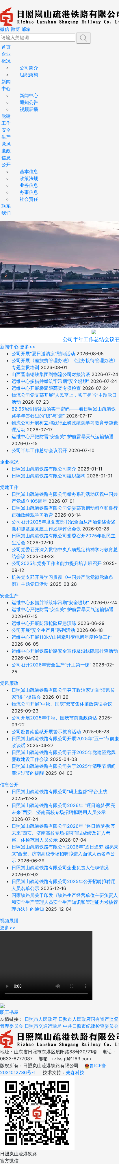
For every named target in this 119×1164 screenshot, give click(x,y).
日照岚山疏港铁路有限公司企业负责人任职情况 (60, 867)
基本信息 (29, 171)
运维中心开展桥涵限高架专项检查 (46, 388)
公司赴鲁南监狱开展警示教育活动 (46, 731)
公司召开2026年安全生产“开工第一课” (51, 665)
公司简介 (29, 68)
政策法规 (29, 178)
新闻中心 (29, 95)
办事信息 (29, 192)
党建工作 (9, 487)
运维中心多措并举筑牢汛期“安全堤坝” (50, 381)
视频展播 (29, 109)
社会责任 (29, 199)
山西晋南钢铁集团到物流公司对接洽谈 (51, 374)
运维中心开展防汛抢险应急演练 (44, 623)
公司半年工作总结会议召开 (39, 450)
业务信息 (29, 185)
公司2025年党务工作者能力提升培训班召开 (57, 563)
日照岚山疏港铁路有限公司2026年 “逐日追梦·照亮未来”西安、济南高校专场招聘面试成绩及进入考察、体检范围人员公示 (63, 833)
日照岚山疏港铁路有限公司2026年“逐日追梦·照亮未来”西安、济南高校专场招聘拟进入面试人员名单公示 (65, 853)
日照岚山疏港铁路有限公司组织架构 (48, 476)
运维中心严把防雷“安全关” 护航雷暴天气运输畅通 (63, 436)
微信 (4, 29)
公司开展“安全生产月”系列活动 (43, 630)
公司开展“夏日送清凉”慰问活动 (43, 353)
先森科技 (75, 1072)
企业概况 (9, 462)
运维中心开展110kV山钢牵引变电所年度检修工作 (62, 637)
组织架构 (29, 75)
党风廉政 (9, 683)
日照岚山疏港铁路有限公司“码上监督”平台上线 (59, 791)
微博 (15, 29)
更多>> (28, 346)
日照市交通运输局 (43, 1026)
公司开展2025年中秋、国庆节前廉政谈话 (54, 718)
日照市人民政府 (41, 1019)
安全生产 (9, 595)
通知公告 (29, 102)
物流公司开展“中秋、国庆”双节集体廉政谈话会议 (62, 704)
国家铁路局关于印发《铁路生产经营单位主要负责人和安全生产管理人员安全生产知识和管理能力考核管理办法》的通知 (65, 902)
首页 (6, 47)
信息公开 (9, 784)
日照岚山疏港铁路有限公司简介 (44, 469)
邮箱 (26, 29)
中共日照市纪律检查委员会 (90, 1026)
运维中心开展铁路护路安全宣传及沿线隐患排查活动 (65, 651)
